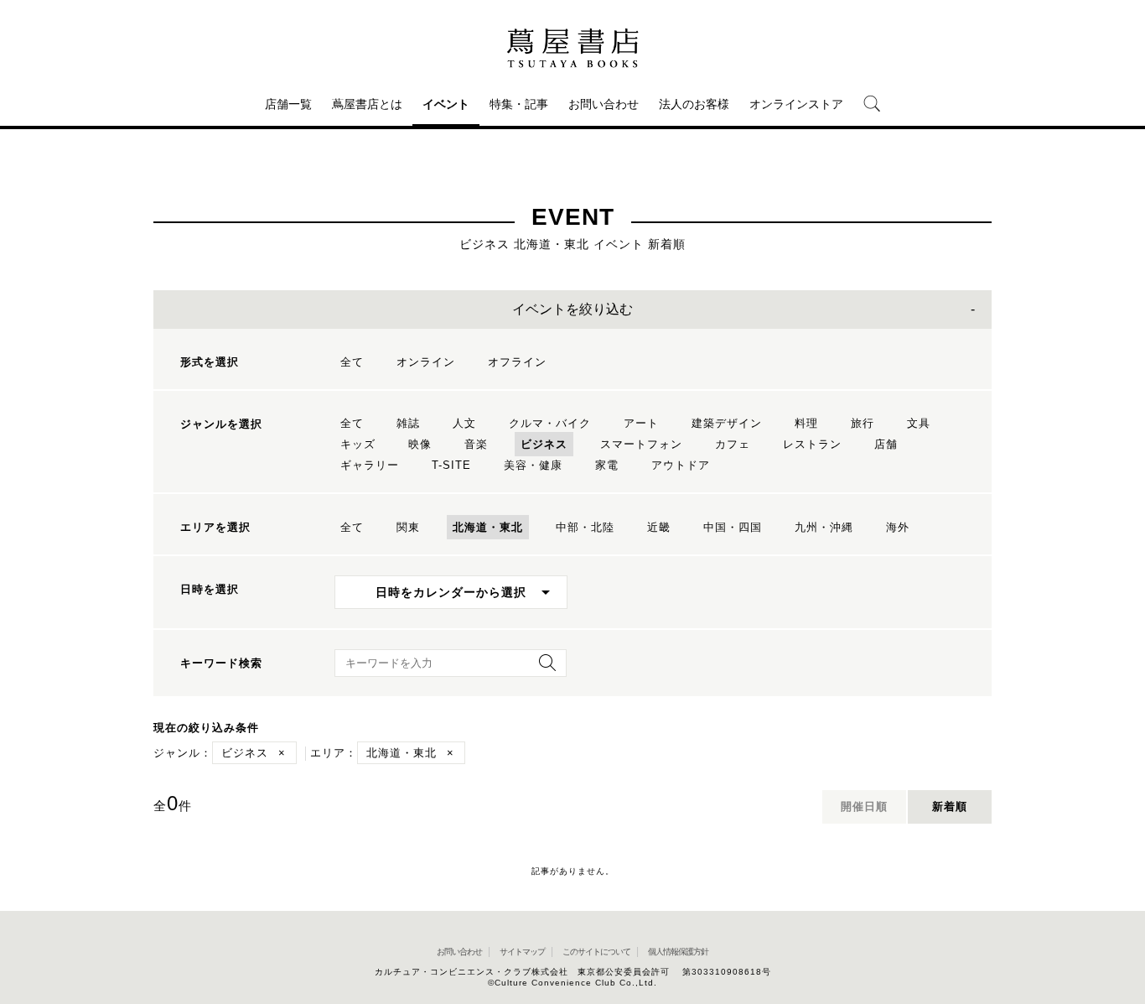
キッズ (358, 444)
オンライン (425, 362)
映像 (420, 444)
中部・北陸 (585, 527)
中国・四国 (732, 527)
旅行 (862, 423)
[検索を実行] (543, 668)
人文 (464, 423)
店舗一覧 (288, 104)
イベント (445, 104)
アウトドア (680, 465)
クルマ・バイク (550, 423)
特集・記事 (519, 104)
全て (352, 362)
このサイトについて (596, 951)
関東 (408, 527)
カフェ (732, 444)
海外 (897, 527)
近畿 (659, 527)
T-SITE (451, 465)
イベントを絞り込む (572, 309)
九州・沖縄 (824, 527)
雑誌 (408, 423)
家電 (607, 465)
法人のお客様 (694, 104)
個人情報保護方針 (678, 951)
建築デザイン (727, 423)
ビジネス (544, 444)
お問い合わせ (603, 104)
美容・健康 (533, 465)
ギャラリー (369, 465)
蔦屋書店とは (367, 104)
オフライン (517, 362)
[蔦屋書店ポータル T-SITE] (572, 47)
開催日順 (864, 806)
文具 (918, 423)
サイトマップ (522, 951)
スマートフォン (641, 444)
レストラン (812, 444)
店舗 (886, 444)
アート (641, 423)
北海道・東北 (488, 527)
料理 (806, 423)
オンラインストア (796, 104)
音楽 (476, 444)
